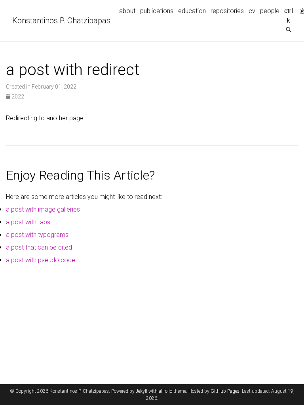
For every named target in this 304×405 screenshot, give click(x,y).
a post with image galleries (43, 209)
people (269, 11)
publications (156, 11)
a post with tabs (28, 222)
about (127, 11)
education (192, 11)
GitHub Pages (225, 391)
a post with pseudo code (40, 260)
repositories (227, 11)
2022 (17, 96)
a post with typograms (37, 234)
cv (252, 11)
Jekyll (141, 391)
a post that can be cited (39, 247)
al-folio (165, 391)
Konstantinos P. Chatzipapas (61, 20)
